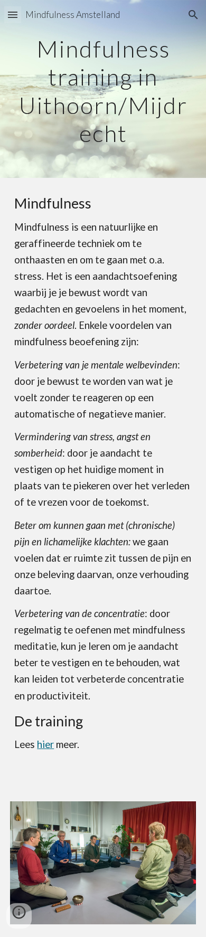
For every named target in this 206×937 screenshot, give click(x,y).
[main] (103, 89)
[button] (12, 14)
